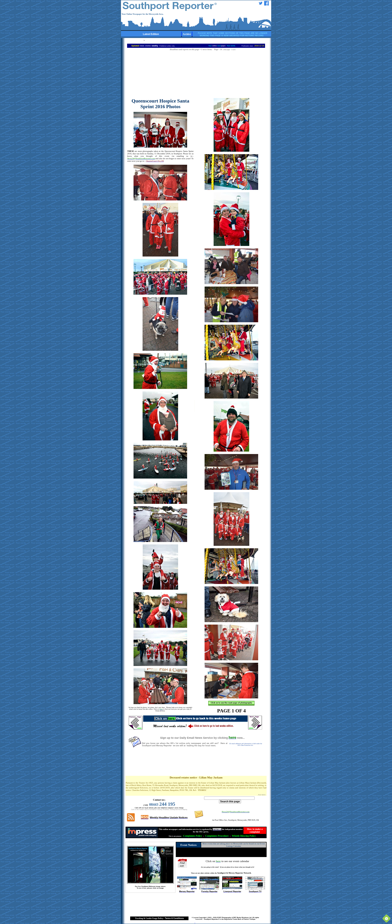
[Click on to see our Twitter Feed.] (260, 4)
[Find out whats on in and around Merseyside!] (182, 862)
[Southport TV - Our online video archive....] (255, 888)
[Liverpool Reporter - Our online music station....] (232, 888)
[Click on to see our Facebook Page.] (266, 4)
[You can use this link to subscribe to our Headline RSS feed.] (131, 821)
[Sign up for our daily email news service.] (134, 746)
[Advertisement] (162, 74)
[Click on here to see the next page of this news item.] (231, 704)
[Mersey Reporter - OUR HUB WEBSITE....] (187, 888)
